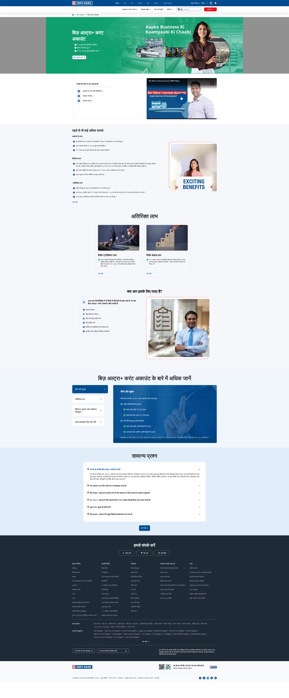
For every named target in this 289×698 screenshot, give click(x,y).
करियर (74, 577)
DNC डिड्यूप (194, 589)
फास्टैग (113, 627)
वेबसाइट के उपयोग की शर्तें (145, 678)
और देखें (74, 202)
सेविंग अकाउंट (158, 624)
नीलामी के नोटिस (135, 607)
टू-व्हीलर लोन (121, 624)
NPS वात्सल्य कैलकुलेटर (132, 637)
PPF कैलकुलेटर (157, 634)
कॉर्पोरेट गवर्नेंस (76, 589)
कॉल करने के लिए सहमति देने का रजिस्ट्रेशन (172, 585)
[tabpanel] (165, 414)
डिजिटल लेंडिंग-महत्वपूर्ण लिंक (198, 594)
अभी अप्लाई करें (78, 57)
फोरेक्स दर (134, 594)
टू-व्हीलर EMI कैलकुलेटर (146, 631)
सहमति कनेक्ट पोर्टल (130, 678)
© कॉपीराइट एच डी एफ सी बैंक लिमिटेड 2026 (85, 678)
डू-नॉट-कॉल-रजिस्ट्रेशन (167, 589)
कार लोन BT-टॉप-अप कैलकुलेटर (103, 637)
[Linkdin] (215, 678)
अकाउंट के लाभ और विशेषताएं (92, 91)
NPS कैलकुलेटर (119, 637)
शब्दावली (156, 678)
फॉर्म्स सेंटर (134, 611)
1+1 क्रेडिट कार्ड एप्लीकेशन (110, 611)
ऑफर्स (169, 9)
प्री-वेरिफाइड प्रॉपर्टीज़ (146, 624)
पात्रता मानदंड (88, 96)
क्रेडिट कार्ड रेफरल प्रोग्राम (109, 615)
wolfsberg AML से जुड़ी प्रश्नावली (200, 572)
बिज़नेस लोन (112, 624)
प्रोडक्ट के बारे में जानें (128, 9)
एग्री (148, 3)
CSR (73, 598)
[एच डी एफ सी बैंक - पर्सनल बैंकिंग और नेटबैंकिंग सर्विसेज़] (82, 667)
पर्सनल (117, 3)
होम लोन (135, 624)
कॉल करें (128, 553)
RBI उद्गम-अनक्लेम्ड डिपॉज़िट (110, 598)
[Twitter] (211, 678)
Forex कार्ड (97, 627)
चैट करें (145, 553)
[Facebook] (200, 678)
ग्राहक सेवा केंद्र (165, 577)
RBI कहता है (105, 594)
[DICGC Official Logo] (168, 667)
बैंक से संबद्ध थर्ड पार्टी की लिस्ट (110, 577)
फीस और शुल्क (135, 568)
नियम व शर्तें (112, 678)
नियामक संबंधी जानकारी (78, 607)
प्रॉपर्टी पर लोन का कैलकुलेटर (102, 634)
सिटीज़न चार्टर (194, 568)
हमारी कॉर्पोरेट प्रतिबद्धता (79, 611)
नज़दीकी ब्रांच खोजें (165, 594)
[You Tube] (208, 678)
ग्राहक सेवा (134, 572)
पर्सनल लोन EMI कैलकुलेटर (113, 631)
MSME (156, 3)
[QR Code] (161, 667)
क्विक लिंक (105, 568)
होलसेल (140, 3)
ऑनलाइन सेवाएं (135, 581)
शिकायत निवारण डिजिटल (197, 577)
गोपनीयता (120, 678)
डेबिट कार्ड (204, 624)
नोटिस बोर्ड (134, 585)
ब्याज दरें (133, 589)
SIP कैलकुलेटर (167, 634)
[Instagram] (204, 678)
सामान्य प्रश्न (87, 100)
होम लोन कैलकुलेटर (191, 631)
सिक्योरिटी (104, 581)
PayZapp (106, 627)
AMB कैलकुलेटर (117, 634)
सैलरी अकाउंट (168, 624)
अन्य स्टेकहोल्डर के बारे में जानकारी (82, 581)
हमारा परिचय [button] (194, 3)
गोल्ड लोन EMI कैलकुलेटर (177, 631)
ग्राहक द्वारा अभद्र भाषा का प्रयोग (199, 585)
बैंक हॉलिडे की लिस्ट (136, 577)
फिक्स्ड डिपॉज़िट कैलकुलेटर (181, 634)
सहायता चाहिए (145, 9)
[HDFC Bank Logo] (82, 3)
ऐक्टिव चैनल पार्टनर (165, 581)
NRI (125, 3)
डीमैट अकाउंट (186, 624)
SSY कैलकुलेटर (146, 634)
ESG (73, 594)
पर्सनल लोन (97, 624)
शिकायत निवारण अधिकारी (197, 581)
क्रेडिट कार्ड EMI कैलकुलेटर (132, 634)
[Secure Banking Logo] (213, 666)
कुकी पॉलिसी (103, 678)
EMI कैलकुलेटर (98, 631)
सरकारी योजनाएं (167, 3)
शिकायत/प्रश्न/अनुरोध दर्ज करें (169, 568)
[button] (188, 9)
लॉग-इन (209, 9)
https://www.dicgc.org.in (182, 668)
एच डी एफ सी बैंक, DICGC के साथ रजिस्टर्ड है (188, 665)
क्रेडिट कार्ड (195, 624)
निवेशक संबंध (76, 572)
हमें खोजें (163, 553)
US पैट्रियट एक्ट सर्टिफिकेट (110, 585)
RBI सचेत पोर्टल (106, 607)
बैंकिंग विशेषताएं (135, 598)
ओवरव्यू (74, 568)
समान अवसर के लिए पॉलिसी (197, 598)
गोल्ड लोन (129, 624)
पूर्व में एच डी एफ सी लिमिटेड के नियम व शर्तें (84, 615)
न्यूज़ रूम (74, 585)
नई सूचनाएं (105, 572)
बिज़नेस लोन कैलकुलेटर (161, 631)
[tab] (90, 389)
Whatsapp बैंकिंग (165, 598)
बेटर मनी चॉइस (158, 9)
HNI (132, 3)
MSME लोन (131, 627)
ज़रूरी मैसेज (105, 589)
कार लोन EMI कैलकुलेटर (129, 631)
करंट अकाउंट (177, 624)
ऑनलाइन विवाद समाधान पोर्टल (80, 602)
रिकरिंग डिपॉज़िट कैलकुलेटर (199, 634)
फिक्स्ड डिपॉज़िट (121, 627)
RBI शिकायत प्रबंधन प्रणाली (110, 602)
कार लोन (104, 624)
